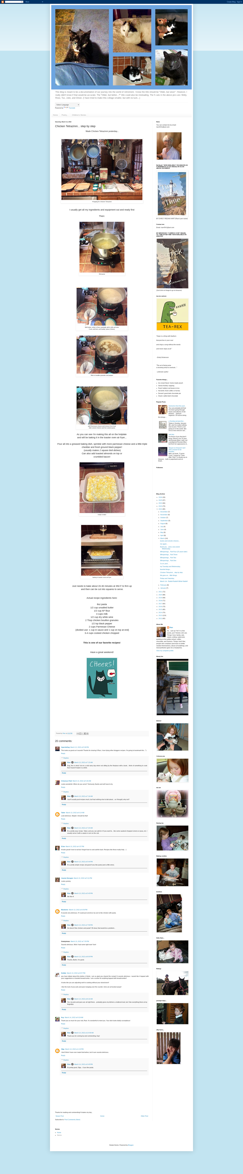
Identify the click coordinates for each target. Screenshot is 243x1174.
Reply (63, 753)
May (162, 532)
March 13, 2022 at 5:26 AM (82, 781)
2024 (161, 503)
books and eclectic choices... (170, 541)
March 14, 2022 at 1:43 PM (74, 1049)
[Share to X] (82, 733)
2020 (161, 595)
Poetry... (65, 115)
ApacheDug (65, 747)
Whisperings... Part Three (168, 555)
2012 (161, 618)
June (162, 529)
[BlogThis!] (80, 733)
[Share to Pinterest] (87, 733)
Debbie (63, 973)
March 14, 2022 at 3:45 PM (83, 1064)
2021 (161, 592)
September (164, 521)
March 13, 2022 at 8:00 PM (83, 957)
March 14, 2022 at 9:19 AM (74, 1017)
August (163, 523)
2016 (161, 606)
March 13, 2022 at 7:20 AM (83, 828)
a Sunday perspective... (177, 421)
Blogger (130, 1145)
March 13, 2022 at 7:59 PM (83, 925)
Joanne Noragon (67, 878)
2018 (161, 601)
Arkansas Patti (66, 781)
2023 (161, 506)
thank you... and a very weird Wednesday (170, 548)
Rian (68, 762)
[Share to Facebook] (85, 733)
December (164, 512)
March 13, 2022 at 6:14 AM (75, 813)
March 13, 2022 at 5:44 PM (83, 862)
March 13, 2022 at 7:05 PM (80, 941)
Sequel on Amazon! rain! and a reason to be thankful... (177, 449)
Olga (62, 1049)
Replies (66, 758)
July (162, 526)
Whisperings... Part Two (168, 558)
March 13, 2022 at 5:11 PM (83, 878)
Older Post (144, 1116)
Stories (59, 1135)
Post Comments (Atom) (72, 1120)
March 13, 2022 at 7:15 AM (83, 762)
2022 (161, 509)
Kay (62, 1017)
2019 (161, 598)
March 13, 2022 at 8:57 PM (76, 973)
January (163, 588)
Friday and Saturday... (167, 578)
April (162, 535)
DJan (63, 846)
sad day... (172, 434)
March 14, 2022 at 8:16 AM (83, 999)
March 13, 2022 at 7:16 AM (83, 796)
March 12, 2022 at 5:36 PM (79, 747)
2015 (161, 609)
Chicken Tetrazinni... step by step (171, 572)
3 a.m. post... (164, 564)
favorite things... (165, 569)
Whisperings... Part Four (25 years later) (173, 552)
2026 (161, 497)
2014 (161, 612)
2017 (161, 604)
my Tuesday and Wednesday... (170, 566)
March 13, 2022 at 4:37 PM (75, 846)
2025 (161, 500)
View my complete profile (165, 651)
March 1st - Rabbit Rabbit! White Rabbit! (174, 581)
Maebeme (64, 910)
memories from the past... (177, 406)
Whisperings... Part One (168, 560)
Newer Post (60, 1116)
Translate (72, 108)
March (162, 538)
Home (55, 115)
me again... (164, 544)
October (163, 517)
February (163, 585)
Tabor (63, 813)
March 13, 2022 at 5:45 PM (83, 893)
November (164, 515)
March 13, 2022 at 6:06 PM (78, 910)
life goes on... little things (168, 575)
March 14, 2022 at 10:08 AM (84, 1033)
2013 (161, 615)
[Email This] (78, 733)
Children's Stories (79, 115)
